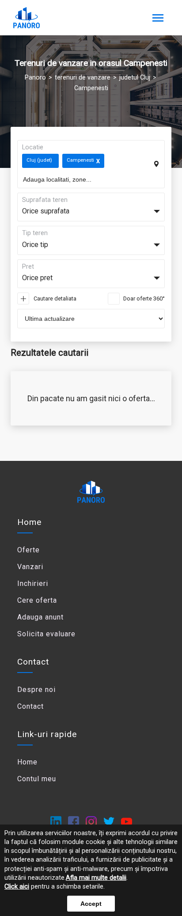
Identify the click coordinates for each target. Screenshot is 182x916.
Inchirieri (32, 583)
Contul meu (36, 779)
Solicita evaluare (46, 634)
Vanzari (30, 567)
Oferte (28, 550)
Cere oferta (37, 600)
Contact (30, 706)
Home (29, 522)
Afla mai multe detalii (96, 878)
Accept (91, 903)
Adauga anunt (40, 617)
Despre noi (36, 689)
